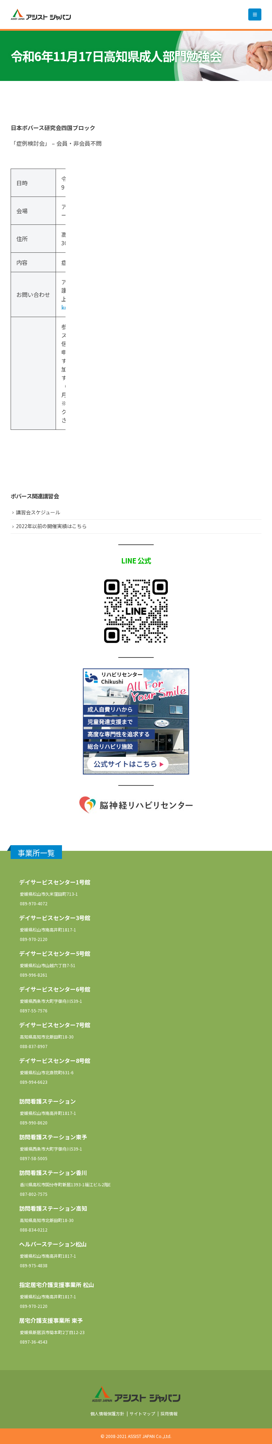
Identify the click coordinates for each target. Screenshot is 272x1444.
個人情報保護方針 (107, 1413)
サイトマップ (142, 1413)
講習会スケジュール (38, 512)
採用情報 (168, 1413)
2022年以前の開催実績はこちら (51, 526)
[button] (254, 14)
